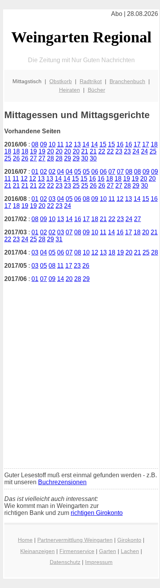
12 (68, 144)
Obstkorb (60, 81)
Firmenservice (76, 551)
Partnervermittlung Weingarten (75, 540)
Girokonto (129, 540)
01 (34, 171)
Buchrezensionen (62, 482)
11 (60, 144)
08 (34, 144)
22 (101, 151)
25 (153, 151)
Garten (107, 551)
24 (135, 151)
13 (77, 144)
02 (43, 171)
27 (33, 158)
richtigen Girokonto (97, 512)
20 (50, 151)
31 (59, 239)
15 (102, 144)
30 (84, 158)
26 (16, 158)
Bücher (96, 90)
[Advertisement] (80, 382)
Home (25, 540)
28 (50, 158)
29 (67, 158)
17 (137, 144)
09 (43, 144)
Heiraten (69, 90)
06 (94, 171)
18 (154, 144)
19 (33, 151)
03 (52, 198)
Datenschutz (65, 562)
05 (77, 171)
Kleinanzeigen (37, 551)
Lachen (130, 551)
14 (85, 144)
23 (118, 151)
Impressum (99, 562)
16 (120, 144)
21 (84, 151)
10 (52, 144)
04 (60, 171)
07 (111, 171)
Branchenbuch (127, 81)
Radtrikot (91, 81)
